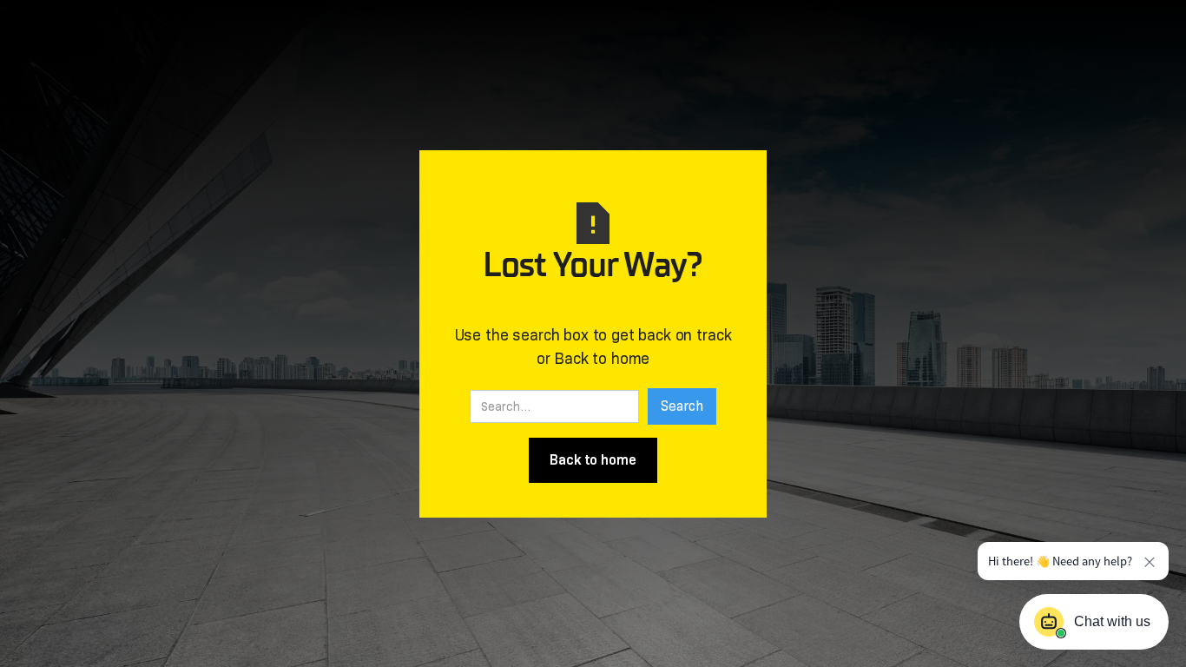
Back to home (593, 460)
